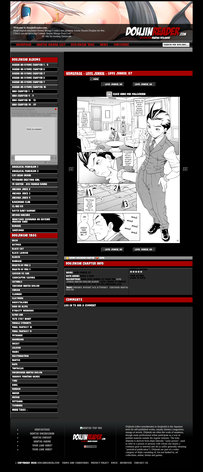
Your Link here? (42, 445)
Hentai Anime (42, 441)
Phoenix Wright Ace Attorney (90, 287)
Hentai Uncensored (42, 433)
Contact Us (141, 463)
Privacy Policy (100, 463)
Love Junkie (95, 73)
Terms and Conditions (75, 463)
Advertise (126, 463)
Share (95, 79)
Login (101, 258)
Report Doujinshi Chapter (81, 258)
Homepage (74, 73)
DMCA (114, 463)
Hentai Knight (42, 437)
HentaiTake (42, 429)
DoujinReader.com (48, 463)
